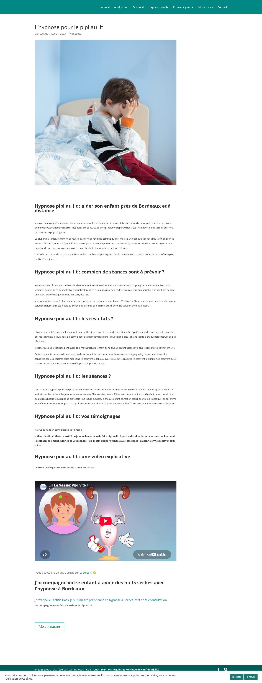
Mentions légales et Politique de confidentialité (130, 669)
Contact (222, 7)
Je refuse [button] (250, 676)
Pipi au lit (138, 7)
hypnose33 (75, 33)
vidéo (48, 467)
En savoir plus (181, 7)
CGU (96, 669)
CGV (88, 669)
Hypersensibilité (159, 7)
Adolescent (121, 7)
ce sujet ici (86, 572)
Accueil (105, 7)
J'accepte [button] (236, 676)
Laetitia (44, 33)
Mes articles (205, 7)
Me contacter (49, 626)
